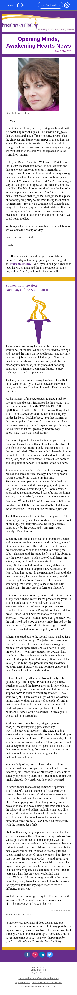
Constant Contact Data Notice (47, 982)
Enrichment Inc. (20, 263)
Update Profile (22, 982)
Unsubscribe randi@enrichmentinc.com (39, 978)
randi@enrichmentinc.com (42, 986)
